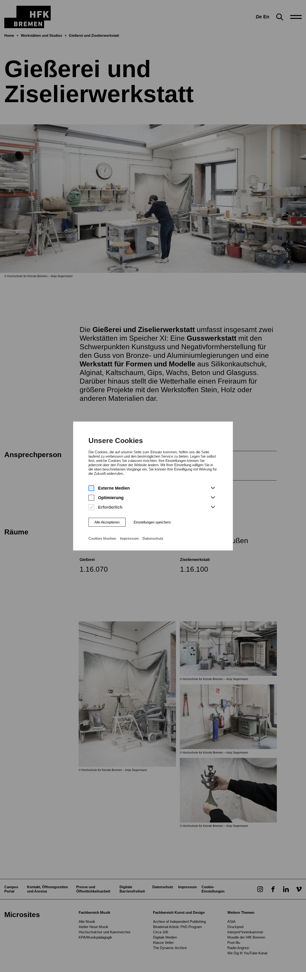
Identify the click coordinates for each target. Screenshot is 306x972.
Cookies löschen (102, 538)
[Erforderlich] (91, 507)
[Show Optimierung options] (213, 497)
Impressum (129, 538)
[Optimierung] (91, 498)
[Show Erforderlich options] (213, 507)
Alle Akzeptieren (107, 522)
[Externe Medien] (91, 488)
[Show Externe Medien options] (213, 488)
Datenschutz (153, 538)
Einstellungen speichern (152, 522)
